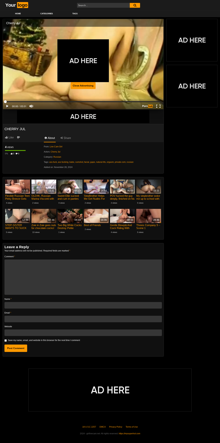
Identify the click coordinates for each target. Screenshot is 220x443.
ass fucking (63, 162)
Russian (57, 157)
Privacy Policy (115, 427)
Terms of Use (132, 427)
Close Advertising (83, 85)
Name (8, 299)
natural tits (101, 162)
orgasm (110, 162)
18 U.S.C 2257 (89, 427)
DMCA (103, 427)
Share (67, 138)
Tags (75, 14)
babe (71, 162)
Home (18, 14)
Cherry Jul (55, 152)
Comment (9, 256)
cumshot (79, 162)
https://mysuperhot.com (129, 433)
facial (86, 162)
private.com (120, 162)
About (51, 138)
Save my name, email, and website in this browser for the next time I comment (44, 340)
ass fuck (53, 162)
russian (130, 162)
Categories (46, 14)
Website (8, 326)
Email (7, 313)
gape (92, 162)
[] (135, 5)
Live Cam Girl (56, 146)
